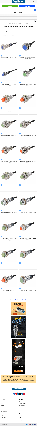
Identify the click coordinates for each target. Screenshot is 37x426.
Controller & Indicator (22, 403)
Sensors (20, 401)
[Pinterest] (24, 394)
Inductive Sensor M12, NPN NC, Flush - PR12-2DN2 (9, 212)
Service (2, 403)
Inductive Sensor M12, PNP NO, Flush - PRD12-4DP (9, 57)
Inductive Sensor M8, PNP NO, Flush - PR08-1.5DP (9, 161)
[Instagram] (18, 394)
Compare (1, 56)
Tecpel (20, 413)
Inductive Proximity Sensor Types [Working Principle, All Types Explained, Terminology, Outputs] (18, 380)
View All (20, 420)
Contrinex (2, 420)
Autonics (2, 413)
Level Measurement (22, 408)
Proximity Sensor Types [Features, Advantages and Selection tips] (14, 379)
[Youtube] (16, 394)
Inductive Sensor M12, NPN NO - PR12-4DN (9, 264)
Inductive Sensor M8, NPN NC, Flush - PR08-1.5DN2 (28, 135)
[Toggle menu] (1, 1)
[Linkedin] (22, 394)
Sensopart (2, 415)
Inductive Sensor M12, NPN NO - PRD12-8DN (9, 84)
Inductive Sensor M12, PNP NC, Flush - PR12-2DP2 (28, 238)
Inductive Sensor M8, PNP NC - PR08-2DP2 (28, 109)
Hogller (20, 417)
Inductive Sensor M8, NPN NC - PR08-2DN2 (28, 186)
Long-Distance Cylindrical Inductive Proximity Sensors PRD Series (27, 58)
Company (2, 405)
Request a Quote (27, 6)
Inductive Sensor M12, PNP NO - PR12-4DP (9, 290)
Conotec (20, 415)
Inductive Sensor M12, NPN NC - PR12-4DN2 (28, 264)
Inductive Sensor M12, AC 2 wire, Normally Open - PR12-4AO (9, 239)
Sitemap (2, 408)
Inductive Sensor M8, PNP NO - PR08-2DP (9, 109)
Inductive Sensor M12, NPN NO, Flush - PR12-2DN (28, 212)
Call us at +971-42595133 (19, 392)
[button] (35, 21)
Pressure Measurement (23, 405)
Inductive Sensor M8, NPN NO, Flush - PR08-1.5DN (9, 135)
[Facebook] (14, 394)
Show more (3, 32)
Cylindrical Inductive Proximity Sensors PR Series (28, 84)
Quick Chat (10, 6)
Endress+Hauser (3, 417)
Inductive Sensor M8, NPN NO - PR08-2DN (9, 186)
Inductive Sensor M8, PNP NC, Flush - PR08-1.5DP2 (28, 161)
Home (2, 401)
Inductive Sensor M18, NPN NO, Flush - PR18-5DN (28, 290)
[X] (20, 394)
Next (25, 299)
